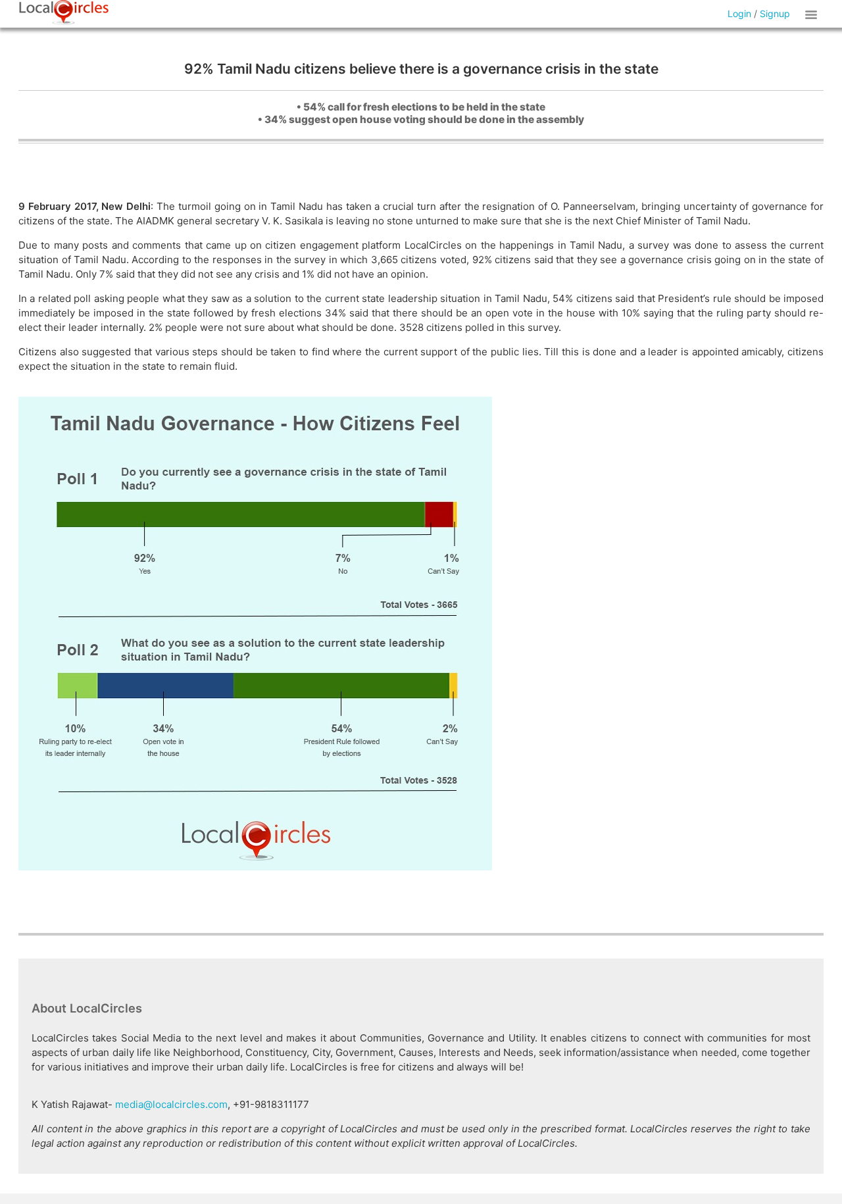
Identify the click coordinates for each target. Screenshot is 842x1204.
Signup (775, 13)
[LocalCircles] (63, 12)
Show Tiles (813, 13)
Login (739, 13)
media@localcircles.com (171, 1104)
